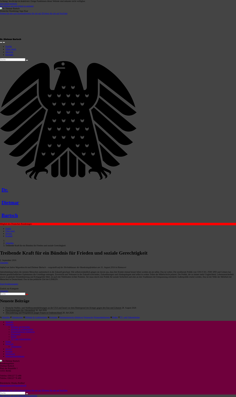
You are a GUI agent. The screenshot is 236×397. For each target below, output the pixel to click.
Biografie (9, 344)
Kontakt (9, 54)
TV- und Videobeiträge (130, 317)
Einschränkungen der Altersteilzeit (20, 310)
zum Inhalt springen (8, 3)
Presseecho (88, 317)
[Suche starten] (27, 60)
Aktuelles (9, 243)
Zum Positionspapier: (9, 284)
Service (9, 52)
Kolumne (53, 317)
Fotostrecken (17, 317)
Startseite (9, 322)
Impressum (10, 354)
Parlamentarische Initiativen (71, 317)
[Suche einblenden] (1, 42)
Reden (115, 317)
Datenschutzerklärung (14, 356)
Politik (8, 46)
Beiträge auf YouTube (20, 327)
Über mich (10, 49)
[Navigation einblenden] (4, 42)
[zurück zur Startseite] (68, 179)
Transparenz (16, 346)
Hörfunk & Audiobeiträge (36, 317)
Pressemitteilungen (102, 317)
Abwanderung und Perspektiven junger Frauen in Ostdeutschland (33, 313)
